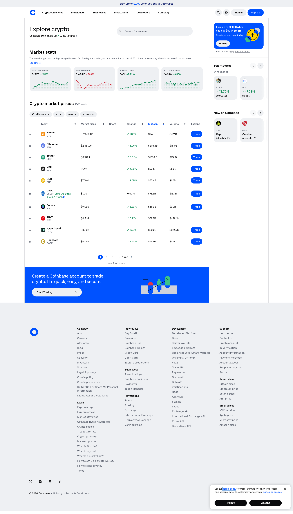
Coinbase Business (136, 379)
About (81, 333)
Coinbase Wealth (135, 347)
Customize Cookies (272, 492)
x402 (175, 362)
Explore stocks (86, 412)
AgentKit (177, 396)
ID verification (228, 347)
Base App (130, 338)
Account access (229, 362)
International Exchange (139, 415)
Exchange (130, 410)
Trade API (178, 367)
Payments (131, 383)
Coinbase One (133, 343)
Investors (83, 362)
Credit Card (132, 352)
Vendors (82, 367)
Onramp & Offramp (183, 357)
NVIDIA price (227, 410)
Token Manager (134, 388)
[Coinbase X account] (30, 482)
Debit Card (131, 357)
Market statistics (87, 416)
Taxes (80, 470)
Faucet (176, 406)
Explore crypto (86, 407)
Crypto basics (85, 426)
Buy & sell (131, 333)
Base (175, 338)
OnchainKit (178, 377)
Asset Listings (133, 374)
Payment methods (230, 357)
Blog (80, 347)
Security (82, 357)
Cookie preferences (89, 382)
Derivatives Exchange (138, 419)
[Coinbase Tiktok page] (60, 482)
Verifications (180, 387)
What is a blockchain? (90, 456)
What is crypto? (86, 451)
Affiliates (83, 343)
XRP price (225, 398)
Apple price (226, 415)
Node (175, 391)
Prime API (178, 421)
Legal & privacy (86, 372)
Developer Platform (184, 333)
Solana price (227, 393)
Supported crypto (230, 367)
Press (80, 352)
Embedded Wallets (183, 347)
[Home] (32, 12)
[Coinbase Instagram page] (50, 482)
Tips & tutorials (86, 431)
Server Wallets (181, 343)
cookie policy (229, 488)
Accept (265, 502)
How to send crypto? (89, 465)
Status (223, 372)
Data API (177, 382)
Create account (228, 343)
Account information (232, 352)
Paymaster (178, 372)
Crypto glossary (87, 436)
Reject (231, 502)
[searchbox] (158, 31)
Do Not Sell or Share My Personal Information (97, 388)
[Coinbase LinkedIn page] (40, 482)
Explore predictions (137, 362)
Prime (128, 400)
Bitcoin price (227, 383)
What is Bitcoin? (87, 446)
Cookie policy (85, 377)
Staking (129, 405)
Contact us (226, 338)
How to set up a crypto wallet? (95, 460)
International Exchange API (188, 416)
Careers (82, 338)
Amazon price (227, 424)
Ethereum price (228, 388)
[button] (77, 12)
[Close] (285, 489)
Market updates (86, 441)
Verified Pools (133, 424)
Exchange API (180, 411)
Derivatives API (181, 426)
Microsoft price (228, 419)
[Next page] (131, 257)
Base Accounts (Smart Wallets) (191, 352)
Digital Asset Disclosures (92, 395)
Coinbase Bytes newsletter (93, 421)
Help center (226, 333)
